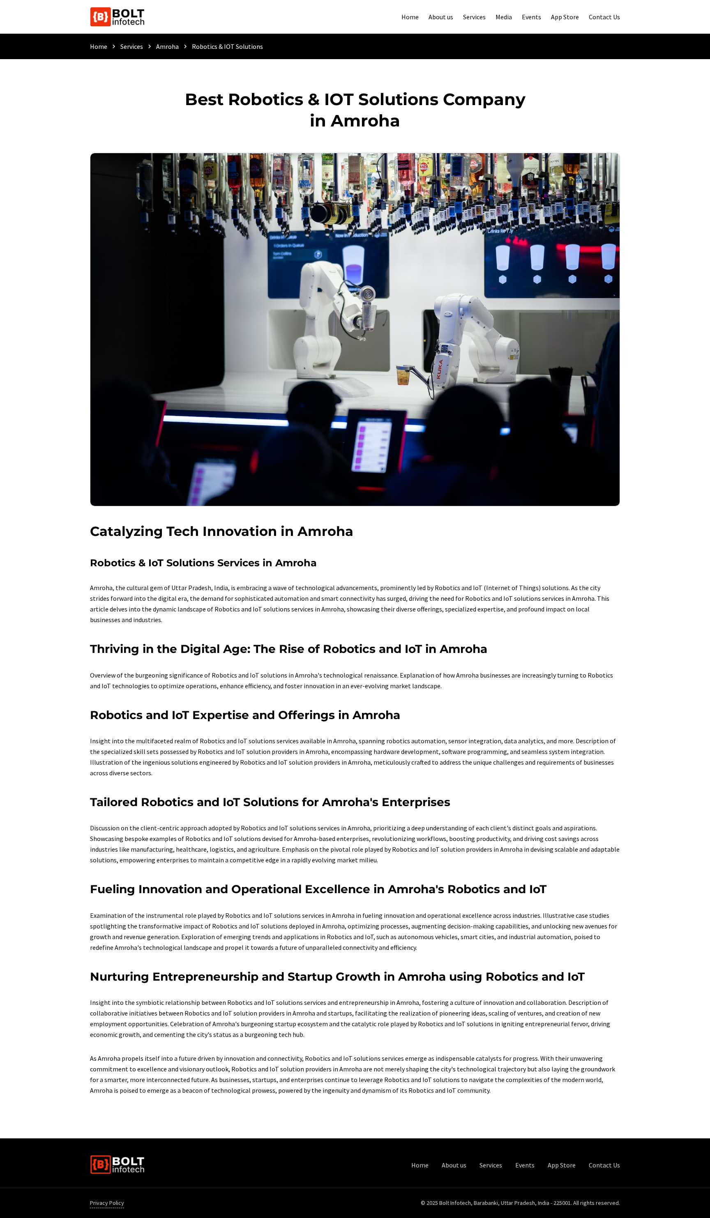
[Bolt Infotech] (117, 1164)
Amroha (167, 46)
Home (98, 46)
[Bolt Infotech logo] (117, 16)
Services (131, 46)
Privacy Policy (107, 1203)
